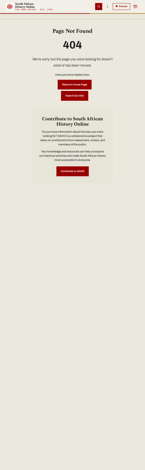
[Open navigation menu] (135, 6)
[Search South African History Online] (98, 6)
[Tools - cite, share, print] (107, 6)
